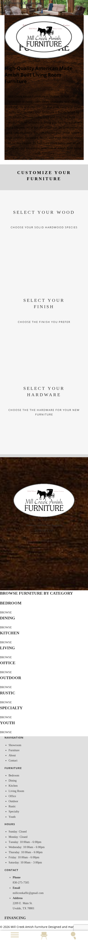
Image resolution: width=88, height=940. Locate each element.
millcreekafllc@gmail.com (28, 893)
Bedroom (14, 775)
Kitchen (13, 785)
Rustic (12, 806)
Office (12, 796)
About (12, 755)
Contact (13, 760)
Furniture (14, 750)
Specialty (14, 811)
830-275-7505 (21, 882)
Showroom (15, 745)
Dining (13, 780)
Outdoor (13, 801)
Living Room (16, 791)
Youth (12, 816)
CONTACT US (44, 530)
